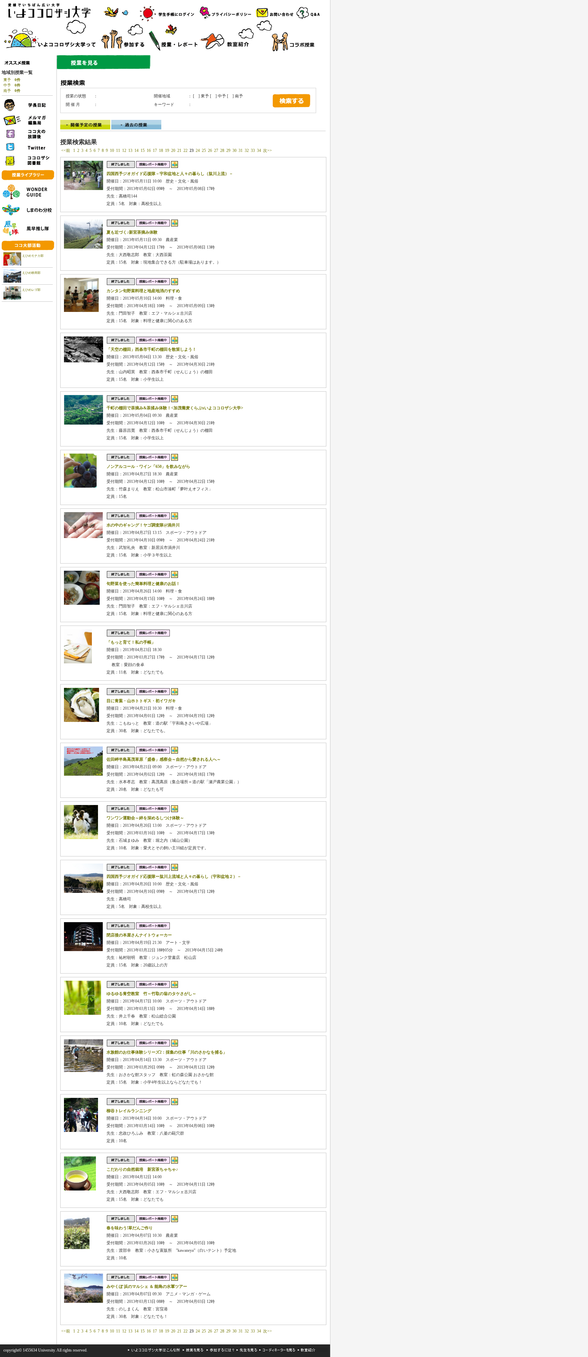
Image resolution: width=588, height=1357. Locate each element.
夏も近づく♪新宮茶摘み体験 (132, 232)
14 (136, 150)
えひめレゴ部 (31, 289)
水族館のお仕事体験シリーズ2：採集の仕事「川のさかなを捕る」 (167, 1052)
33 (253, 150)
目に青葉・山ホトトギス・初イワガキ (141, 700)
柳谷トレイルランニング (129, 1110)
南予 (11, 91)
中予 (11, 85)
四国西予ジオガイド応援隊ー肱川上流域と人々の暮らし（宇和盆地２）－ (174, 876)
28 (222, 150)
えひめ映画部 (31, 272)
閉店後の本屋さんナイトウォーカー (139, 935)
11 (118, 150)
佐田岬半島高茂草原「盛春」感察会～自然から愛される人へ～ (164, 759)
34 (259, 150)
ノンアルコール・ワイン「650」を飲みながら (148, 466)
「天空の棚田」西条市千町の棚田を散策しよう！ (151, 349)
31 (241, 150)
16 (149, 150)
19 (167, 150)
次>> (267, 150)
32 (247, 150)
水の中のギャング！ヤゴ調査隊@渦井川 (143, 525)
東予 (11, 80)
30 (234, 150)
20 (173, 150)
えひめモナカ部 (33, 255)
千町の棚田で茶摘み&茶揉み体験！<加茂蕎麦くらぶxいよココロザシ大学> (175, 408)
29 (228, 150)
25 (204, 150)
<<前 (66, 150)
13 (130, 150)
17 (155, 150)
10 (112, 150)
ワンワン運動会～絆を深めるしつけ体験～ (145, 818)
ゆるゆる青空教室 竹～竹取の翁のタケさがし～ (151, 993)
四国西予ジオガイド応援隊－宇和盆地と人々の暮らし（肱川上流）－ (170, 173)
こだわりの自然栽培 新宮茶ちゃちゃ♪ (142, 1169)
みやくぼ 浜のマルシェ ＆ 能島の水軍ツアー (147, 1286)
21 (179, 150)
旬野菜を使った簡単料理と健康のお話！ (143, 583)
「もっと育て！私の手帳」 (131, 642)
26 (210, 150)
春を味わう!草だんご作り (130, 1228)
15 (143, 150)
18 (161, 150)
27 (216, 150)
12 (124, 150)
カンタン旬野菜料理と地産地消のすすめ (143, 290)
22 (185, 150)
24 (198, 150)
